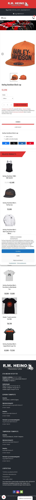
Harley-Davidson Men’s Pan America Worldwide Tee (9, 287)
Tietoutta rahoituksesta (9, 474)
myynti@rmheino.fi (8, 458)
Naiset (10, 112)
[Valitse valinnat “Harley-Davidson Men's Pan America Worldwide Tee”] (9, 277)
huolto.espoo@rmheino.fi (10, 413)
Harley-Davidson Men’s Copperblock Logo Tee (9, 345)
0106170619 (6, 461)
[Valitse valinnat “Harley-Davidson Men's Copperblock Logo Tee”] (9, 335)
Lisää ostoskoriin (20, 105)
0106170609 (6, 444)
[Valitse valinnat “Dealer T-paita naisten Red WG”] (9, 307)
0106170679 (6, 424)
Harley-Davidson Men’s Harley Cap (9, 204)
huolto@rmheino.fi (8, 450)
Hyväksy (18, 251)
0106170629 (6, 452)
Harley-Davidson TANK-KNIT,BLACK (9, 177)
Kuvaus (18, 122)
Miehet (7, 112)
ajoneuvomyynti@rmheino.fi (11, 442)
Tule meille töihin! (7, 479)
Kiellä (18, 256)
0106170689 (6, 416)
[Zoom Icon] (18, 53)
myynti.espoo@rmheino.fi (10, 421)
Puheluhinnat (6, 477)
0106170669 (6, 407)
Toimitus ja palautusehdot (10, 472)
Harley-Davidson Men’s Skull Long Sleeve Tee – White (9, 231)
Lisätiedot (18, 127)
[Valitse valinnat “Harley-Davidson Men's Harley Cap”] (9, 194)
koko (3, 95)
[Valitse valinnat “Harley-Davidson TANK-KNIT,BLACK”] (9, 167)
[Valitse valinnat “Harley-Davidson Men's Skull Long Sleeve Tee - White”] (9, 221)
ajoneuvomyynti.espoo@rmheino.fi (12, 405)
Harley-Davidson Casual (26, 23)
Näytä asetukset (18, 260)
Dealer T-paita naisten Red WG (9, 318)
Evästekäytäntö (12, 263)
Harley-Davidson (12, 23)
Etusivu (4, 23)
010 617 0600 (17, 377)
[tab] (18, 122)
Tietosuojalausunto (21, 263)
